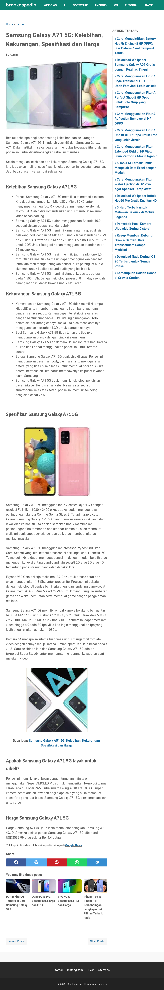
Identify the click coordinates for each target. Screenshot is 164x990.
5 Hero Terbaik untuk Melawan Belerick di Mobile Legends (134, 212)
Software (80, 5)
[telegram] (97, 862)
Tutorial (131, 5)
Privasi (91, 970)
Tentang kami (75, 970)
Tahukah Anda (32, 15)
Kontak (58, 970)
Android (101, 5)
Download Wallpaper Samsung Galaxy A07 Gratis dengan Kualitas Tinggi (135, 64)
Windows (50, 5)
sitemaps (104, 970)
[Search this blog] (155, 10)
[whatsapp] (77, 862)
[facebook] (16, 862)
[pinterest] (57, 862)
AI (65, 5)
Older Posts (97, 941)
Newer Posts (16, 941)
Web (12, 15)
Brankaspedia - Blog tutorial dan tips (87, 984)
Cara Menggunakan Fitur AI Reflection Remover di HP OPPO (136, 118)
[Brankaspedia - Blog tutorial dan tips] (21, 5)
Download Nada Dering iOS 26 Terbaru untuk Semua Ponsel (135, 261)
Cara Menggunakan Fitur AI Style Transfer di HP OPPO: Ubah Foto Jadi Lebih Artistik (136, 81)
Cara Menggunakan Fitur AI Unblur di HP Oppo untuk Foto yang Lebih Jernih (136, 135)
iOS (115, 5)
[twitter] (36, 862)
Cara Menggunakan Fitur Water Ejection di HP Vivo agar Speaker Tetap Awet (134, 184)
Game (149, 5)
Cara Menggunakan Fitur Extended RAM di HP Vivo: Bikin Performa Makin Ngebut (136, 151)
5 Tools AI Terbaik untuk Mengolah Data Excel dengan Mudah (135, 168)
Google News (73, 845)
